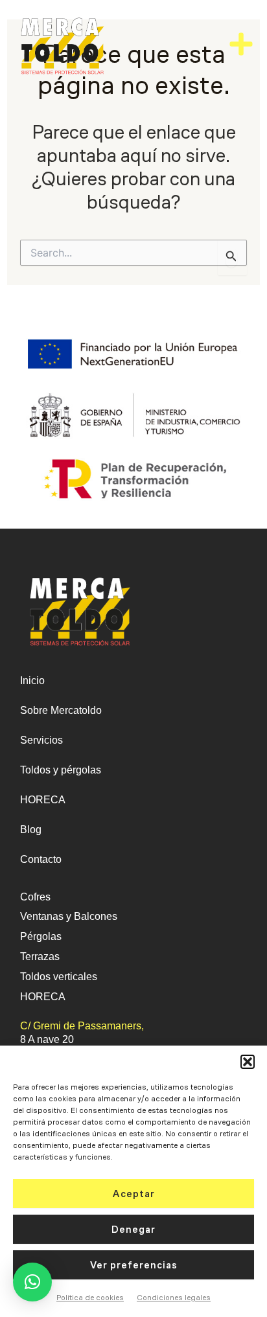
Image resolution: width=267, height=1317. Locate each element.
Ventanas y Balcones (68, 916)
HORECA (42, 799)
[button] (247, 1061)
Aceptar (134, 1194)
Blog (30, 829)
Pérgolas (41, 936)
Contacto (41, 859)
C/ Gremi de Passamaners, (82, 1025)
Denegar (133, 1229)
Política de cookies (90, 1297)
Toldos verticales (58, 976)
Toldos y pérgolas (60, 769)
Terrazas (40, 956)
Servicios (41, 740)
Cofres (35, 896)
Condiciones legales (174, 1297)
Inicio (32, 680)
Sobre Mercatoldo (61, 710)
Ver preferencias (134, 1265)
